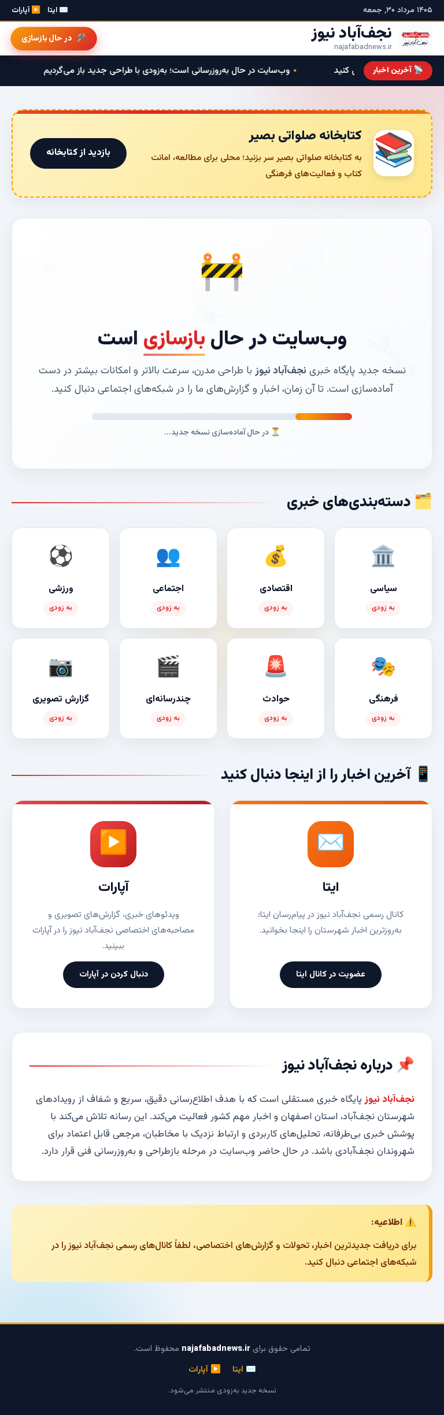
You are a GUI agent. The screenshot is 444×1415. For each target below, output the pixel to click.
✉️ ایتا (57, 10)
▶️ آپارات (26, 10)
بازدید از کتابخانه (78, 153)
